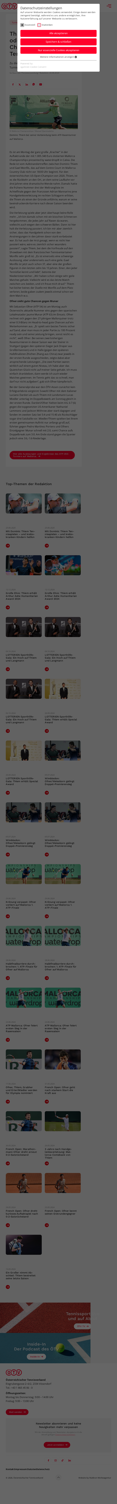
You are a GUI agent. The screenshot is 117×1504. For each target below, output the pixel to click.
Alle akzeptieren (58, 33)
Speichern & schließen (58, 41)
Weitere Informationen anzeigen (57, 56)
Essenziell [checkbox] (30, 24)
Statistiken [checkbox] (47, 24)
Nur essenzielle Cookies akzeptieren (58, 50)
